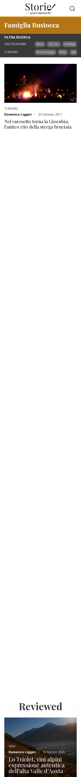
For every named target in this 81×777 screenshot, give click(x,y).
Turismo (11, 109)
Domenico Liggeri (18, 114)
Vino (12, 746)
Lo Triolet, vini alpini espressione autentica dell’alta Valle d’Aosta (37, 765)
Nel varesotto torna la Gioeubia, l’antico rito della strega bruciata (37, 124)
